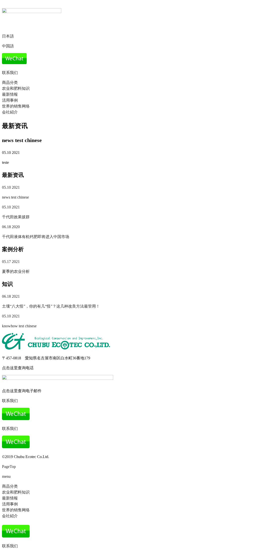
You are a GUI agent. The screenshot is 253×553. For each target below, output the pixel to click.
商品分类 (10, 82)
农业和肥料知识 (16, 88)
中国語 (8, 46)
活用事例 (10, 100)
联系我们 (10, 73)
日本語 (8, 36)
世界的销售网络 (16, 106)
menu (6, 476)
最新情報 (10, 94)
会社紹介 (10, 112)
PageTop (9, 466)
